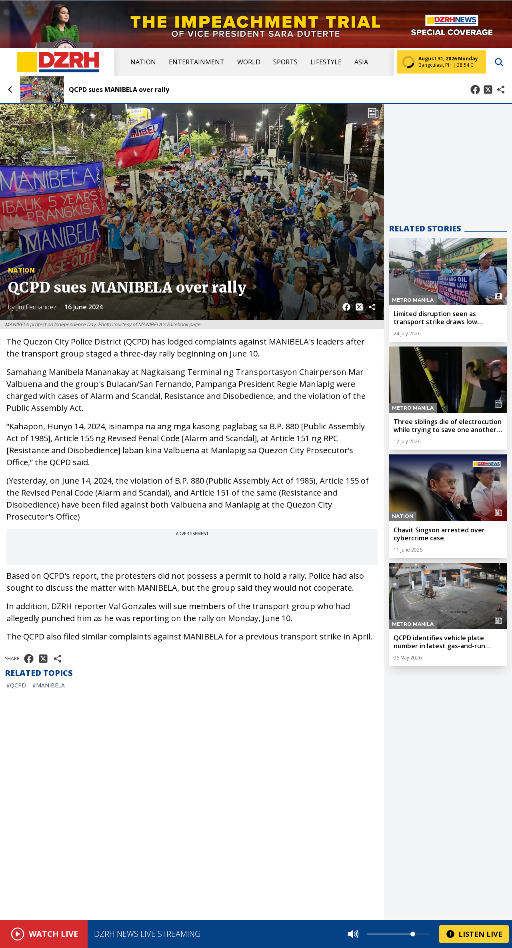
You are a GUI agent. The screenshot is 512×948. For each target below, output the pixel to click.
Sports (285, 62)
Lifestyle (326, 62)
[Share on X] (488, 89)
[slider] (412, 934)
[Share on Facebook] (475, 89)
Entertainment (196, 62)
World (248, 62)
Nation (143, 62)
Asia (361, 62)
